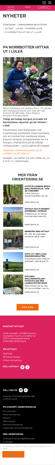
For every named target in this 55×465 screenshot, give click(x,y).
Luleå (19, 28)
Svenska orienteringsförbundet (19, 438)
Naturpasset (9, 421)
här (48, 158)
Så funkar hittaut (11, 357)
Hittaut (9, 28)
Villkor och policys (12, 360)
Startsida (7, 353)
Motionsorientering (13, 424)
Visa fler (27, 307)
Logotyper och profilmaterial (17, 428)
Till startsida (9, 411)
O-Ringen (8, 442)
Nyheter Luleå (34, 28)
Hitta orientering (11, 414)
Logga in (44, 7)
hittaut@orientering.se (14, 341)
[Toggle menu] (49, 2)
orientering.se (10, 399)
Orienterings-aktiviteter (32, 25)
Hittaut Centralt (11, 8)
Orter (27, 7)
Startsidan (9, 25)
